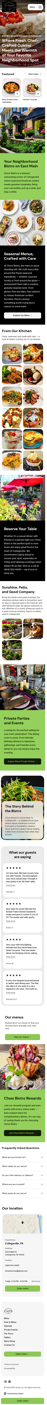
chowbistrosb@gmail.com (16, 1271)
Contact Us (9, 1345)
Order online (22, 1288)
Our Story (8, 1333)
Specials (8, 1326)
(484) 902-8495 (12, 1266)
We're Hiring (9, 1341)
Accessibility (9, 1368)
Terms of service (11, 1364)
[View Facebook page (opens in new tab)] (5, 1381)
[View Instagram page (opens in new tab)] (9, 1381)
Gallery (7, 1337)
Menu (32, 7)
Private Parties (11, 1329)
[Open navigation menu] (39, 7)
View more (10, 885)
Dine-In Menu (10, 1322)
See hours (36, 1281)
